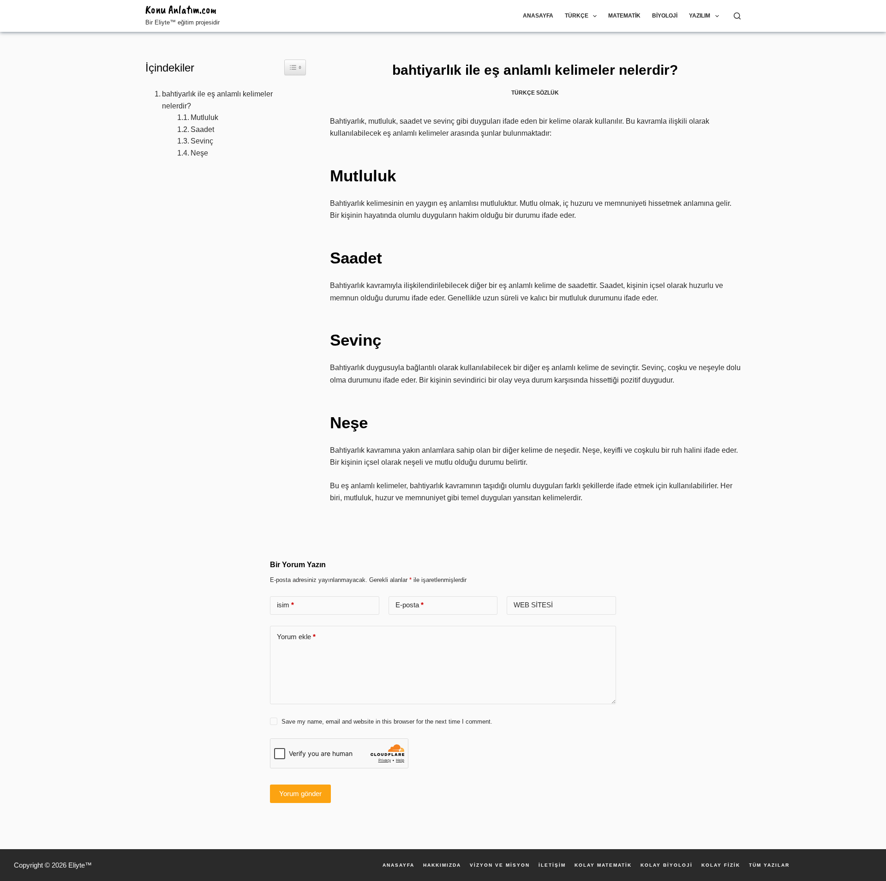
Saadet (202, 129)
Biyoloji (664, 15)
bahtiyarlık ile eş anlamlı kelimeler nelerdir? (217, 100)
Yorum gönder (300, 793)
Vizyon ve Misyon (500, 865)
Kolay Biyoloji (667, 865)
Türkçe (576, 15)
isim (285, 605)
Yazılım (699, 15)
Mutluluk (204, 117)
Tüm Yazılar (769, 865)
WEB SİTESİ (533, 605)
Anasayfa (538, 15)
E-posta (409, 605)
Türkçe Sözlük (535, 93)
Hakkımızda (442, 865)
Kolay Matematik (603, 865)
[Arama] (737, 15)
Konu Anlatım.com (180, 9)
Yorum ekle (296, 637)
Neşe (199, 153)
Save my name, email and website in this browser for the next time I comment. (386, 721)
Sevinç (202, 141)
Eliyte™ (80, 865)
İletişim (552, 865)
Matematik (624, 15)
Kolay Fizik (720, 865)
